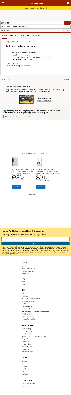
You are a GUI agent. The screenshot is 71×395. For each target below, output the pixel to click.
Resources (13, 35)
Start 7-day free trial (11, 117)
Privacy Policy (52, 252)
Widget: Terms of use (29, 319)
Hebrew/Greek (24, 35)
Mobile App (26, 274)
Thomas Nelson (27, 344)
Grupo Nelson (26, 339)
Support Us (26, 284)
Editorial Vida (26, 341)
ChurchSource (27, 334)
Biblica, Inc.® (10, 92)
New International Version (16, 86)
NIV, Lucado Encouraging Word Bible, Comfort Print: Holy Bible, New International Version (23, 171)
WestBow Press (27, 347)
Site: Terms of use (28, 317)
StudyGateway (27, 331)
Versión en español (28, 384)
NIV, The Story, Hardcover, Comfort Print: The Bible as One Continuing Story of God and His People (47, 172)
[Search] (67, 23)
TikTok (24, 369)
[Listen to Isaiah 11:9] (28, 41)
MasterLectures (27, 352)
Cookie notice (26, 314)
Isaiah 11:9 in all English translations (18, 66)
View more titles (35, 194)
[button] (68, 3)
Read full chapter (12, 63)
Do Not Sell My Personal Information (35, 311)
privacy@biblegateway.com (9, 254)
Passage (4, 35)
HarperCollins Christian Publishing (34, 336)
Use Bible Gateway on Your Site (32, 299)
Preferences (26, 386)
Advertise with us (28, 301)
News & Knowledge (28, 269)
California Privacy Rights (31, 309)
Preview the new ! (35, 8)
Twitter (24, 371)
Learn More (26, 117)
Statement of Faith (28, 271)
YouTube (25, 374)
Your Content (36, 35)
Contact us (25, 304)
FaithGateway (26, 329)
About (24, 266)
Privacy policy (27, 306)
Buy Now (17, 187)
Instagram (25, 364)
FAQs (23, 293)
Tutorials (25, 296)
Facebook (25, 361)
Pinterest (25, 366)
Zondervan (25, 349)
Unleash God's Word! (44, 101)
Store (23, 276)
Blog (23, 279)
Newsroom (25, 281)
